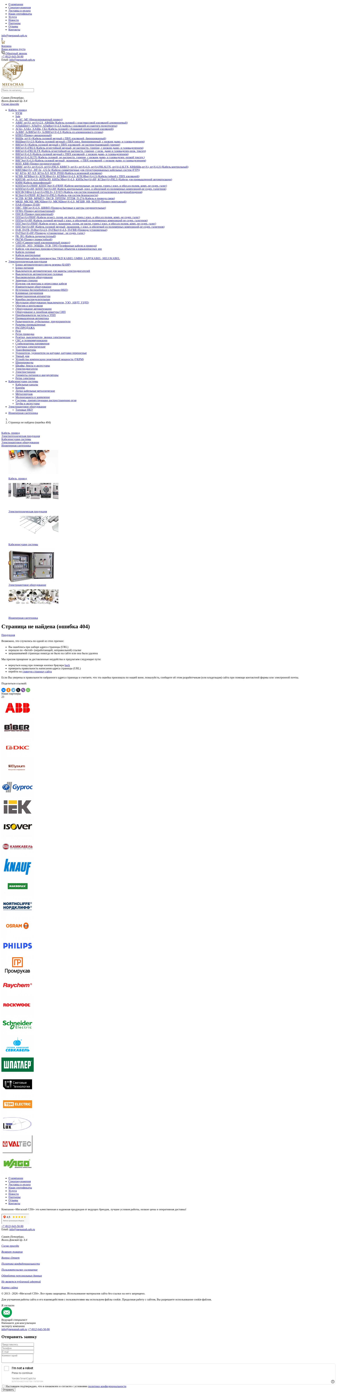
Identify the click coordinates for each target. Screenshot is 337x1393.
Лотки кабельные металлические (35, 390)
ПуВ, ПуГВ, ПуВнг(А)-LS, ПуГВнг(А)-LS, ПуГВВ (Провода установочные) (61, 229)
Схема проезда (10, 104)
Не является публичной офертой (21, 1281)
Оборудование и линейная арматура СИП (40, 311)
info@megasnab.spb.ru (14, 1329)
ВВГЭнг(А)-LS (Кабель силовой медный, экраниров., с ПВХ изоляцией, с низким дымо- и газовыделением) (80, 160)
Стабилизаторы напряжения (32, 343)
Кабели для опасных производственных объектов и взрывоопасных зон (58, 248)
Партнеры (14, 23)
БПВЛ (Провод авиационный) (33, 135)
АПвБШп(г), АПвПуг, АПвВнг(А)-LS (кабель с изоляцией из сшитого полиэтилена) (66, 125)
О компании (15, 4)
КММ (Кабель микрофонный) (33, 182)
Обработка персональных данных (21, 1275)
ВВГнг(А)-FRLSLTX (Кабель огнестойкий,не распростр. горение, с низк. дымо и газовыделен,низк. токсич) (80, 151)
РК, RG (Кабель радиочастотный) (35, 236)
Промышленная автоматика (32, 318)
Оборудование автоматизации (33, 308)
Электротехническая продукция (27, 261)
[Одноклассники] (8, 690)
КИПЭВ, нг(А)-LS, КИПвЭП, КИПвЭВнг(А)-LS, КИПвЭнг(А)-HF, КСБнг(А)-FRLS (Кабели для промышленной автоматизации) (93, 179)
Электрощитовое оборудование (27, 406)
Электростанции (25, 371)
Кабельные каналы (26, 384)
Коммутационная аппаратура (32, 296)
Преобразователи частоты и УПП (35, 315)
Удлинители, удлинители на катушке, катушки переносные (51, 352)
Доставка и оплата (19, 10)
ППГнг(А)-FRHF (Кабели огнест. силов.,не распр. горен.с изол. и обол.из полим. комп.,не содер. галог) (77, 217)
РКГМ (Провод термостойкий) (33, 239)
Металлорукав (24, 394)
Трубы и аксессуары (27, 403)
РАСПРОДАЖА (25, 327)
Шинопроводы (24, 362)
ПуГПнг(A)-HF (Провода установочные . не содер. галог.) (50, 233)
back (67, 665)
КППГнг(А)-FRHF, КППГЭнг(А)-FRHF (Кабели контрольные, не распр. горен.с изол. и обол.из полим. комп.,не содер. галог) (91, 185)
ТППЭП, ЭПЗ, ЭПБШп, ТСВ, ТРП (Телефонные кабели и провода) (56, 245)
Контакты (14, 29)
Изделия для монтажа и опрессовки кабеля (41, 283)
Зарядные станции (26, 280)
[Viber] (23, 690)
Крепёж (20, 387)
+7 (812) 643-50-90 (39, 1329)
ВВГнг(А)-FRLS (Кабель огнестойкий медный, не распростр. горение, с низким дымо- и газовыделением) (79, 147)
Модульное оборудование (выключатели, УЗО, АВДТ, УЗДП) (52, 302)
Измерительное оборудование (33, 286)
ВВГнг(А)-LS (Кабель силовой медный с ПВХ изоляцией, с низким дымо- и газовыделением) (71, 154)
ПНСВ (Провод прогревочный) (34, 214)
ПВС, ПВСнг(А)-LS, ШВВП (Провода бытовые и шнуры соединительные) (60, 207)
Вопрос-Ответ (10, 1257)
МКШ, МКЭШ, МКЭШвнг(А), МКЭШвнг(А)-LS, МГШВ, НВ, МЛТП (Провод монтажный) (70, 201)
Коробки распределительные (32, 299)
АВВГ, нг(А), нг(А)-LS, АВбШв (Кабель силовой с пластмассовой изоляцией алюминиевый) (71, 122)
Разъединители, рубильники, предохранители (43, 321)
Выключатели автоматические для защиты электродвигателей (52, 270)
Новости (13, 20)
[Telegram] (13, 690)
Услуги (12, 16)
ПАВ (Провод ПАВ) (27, 204)
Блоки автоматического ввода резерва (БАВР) (43, 264)
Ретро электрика (25, 378)
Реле (18, 330)
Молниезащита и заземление (32, 397)
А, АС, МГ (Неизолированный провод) (38, 119)
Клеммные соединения (29, 293)
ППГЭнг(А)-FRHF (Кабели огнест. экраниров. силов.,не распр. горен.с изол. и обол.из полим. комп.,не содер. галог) (85, 223)
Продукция (8, 635)
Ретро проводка (24, 334)
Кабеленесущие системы (23, 381)
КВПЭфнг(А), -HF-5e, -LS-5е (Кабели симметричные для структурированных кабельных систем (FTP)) (77, 169)
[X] (18, 690)
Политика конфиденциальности (20, 1263)
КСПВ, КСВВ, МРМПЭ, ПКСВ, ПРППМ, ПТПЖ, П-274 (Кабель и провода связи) (65, 198)
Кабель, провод (17, 110)
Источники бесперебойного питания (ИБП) (41, 289)
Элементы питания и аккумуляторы (36, 375)
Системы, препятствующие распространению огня (45, 400)
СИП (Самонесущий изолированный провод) (42, 242)
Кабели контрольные (28, 255)
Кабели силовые (25, 252)
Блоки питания (24, 267)
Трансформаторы (25, 349)
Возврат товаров (12, 1251)
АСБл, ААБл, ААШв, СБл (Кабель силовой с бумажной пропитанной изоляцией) (64, 128)
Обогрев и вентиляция (29, 305)
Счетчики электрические (30, 346)
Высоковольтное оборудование (34, 277)
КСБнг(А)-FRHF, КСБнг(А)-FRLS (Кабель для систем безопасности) (56, 195)
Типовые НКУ (24, 409)
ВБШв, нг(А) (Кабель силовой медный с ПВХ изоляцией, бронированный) (60, 138)
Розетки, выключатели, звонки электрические (43, 337)
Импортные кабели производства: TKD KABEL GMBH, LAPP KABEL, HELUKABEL (67, 258)
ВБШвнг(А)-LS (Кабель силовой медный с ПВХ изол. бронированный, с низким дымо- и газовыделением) (80, 141)
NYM (18, 113)
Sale (17, 116)
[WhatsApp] (28, 690)
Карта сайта (9, 1287)
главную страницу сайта (37, 671)
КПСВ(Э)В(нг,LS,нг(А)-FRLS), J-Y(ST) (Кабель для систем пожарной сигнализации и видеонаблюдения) (78, 192)
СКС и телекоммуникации (31, 340)
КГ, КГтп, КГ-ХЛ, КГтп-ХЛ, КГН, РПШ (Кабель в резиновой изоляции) (58, 173)
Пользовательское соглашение (19, 1269)
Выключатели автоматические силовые (39, 274)
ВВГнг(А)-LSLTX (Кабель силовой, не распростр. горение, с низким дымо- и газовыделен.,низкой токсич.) (80, 157)
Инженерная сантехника (23, 412)
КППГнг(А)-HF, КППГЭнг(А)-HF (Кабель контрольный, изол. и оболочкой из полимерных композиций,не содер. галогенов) (90, 188)
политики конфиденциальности (107, 1386)
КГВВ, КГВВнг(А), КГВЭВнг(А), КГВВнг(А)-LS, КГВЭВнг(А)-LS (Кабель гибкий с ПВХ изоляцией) (77, 176)
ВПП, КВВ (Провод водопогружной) (37, 163)
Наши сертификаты (20, 13)
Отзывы (13, 26)
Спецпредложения (19, 7)
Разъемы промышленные (30, 324)
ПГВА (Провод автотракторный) (35, 210)
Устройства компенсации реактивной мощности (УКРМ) (49, 359)
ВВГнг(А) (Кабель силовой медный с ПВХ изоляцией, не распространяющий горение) (67, 144)
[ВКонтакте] (3, 690)
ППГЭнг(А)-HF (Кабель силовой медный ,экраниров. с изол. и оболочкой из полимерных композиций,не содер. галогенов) (89, 226)
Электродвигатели (26, 368)
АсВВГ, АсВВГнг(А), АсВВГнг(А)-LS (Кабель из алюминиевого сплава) (59, 132)
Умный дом (22, 356)
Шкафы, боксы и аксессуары (32, 365)
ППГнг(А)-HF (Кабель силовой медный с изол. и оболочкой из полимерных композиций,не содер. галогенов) (81, 220)
